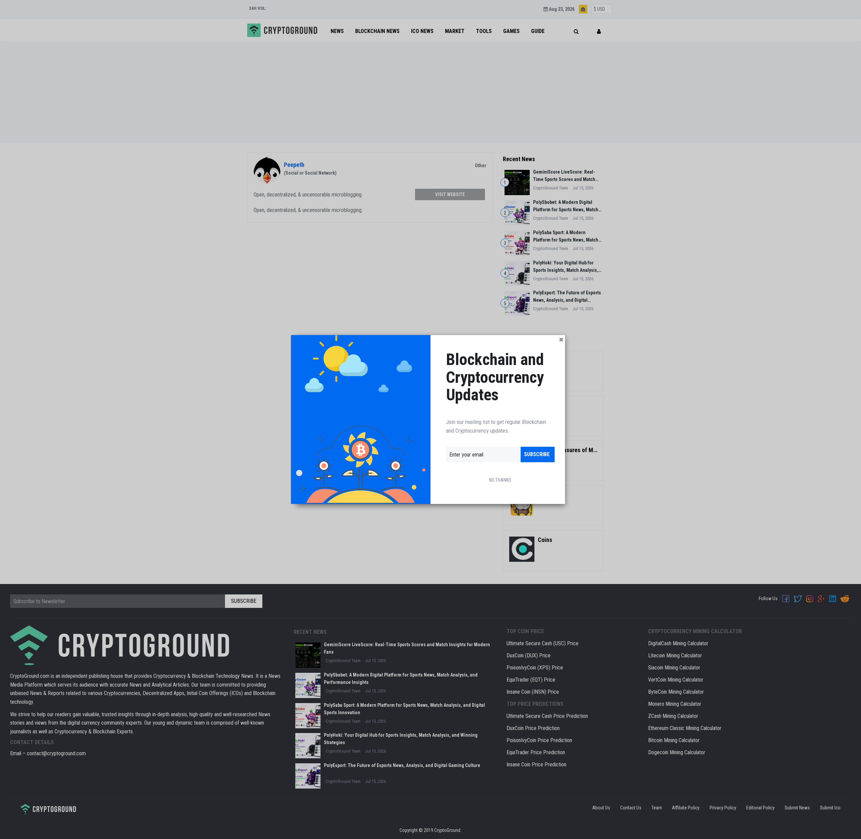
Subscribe (537, 454)
